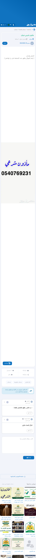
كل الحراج (29, 29)
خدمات (15, 29)
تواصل (6, 363)
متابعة (5, 43)
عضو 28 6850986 (25, 43)
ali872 (28, 401)
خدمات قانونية (22, 29)
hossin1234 (27, 418)
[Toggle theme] (13, 25)
